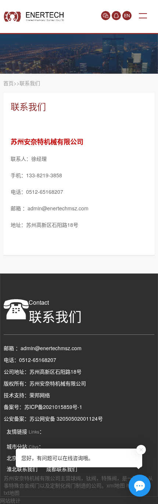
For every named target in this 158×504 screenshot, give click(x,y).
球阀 (76, 478)
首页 (8, 83)
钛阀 (91, 478)
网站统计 (10, 500)
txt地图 (11, 492)
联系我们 (29, 83)
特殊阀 (109, 478)
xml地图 (116, 485)
